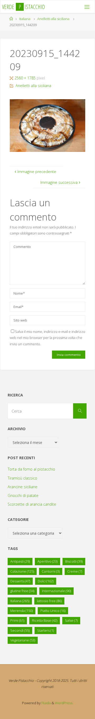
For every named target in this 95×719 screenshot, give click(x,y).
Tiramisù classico (22, 478)
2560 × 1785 (26, 77)
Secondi (20, 630)
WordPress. (64, 703)
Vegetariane (22, 640)
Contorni (51, 571)
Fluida (46, 703)
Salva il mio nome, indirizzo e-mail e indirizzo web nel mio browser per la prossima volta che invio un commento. (47, 337)
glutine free (22, 590)
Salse (71, 620)
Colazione (22, 571)
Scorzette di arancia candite (32, 504)
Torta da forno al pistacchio (31, 469)
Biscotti (74, 561)
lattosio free (49, 600)
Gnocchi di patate (23, 495)
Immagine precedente (36, 171)
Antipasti (20, 561)
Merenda (21, 610)
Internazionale (56, 590)
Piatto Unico (52, 610)
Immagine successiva (59, 182)
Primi (17, 620)
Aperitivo (47, 561)
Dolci (46, 581)
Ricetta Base (44, 620)
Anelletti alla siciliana (53, 18)
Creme (74, 571)
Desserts (20, 581)
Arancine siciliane (22, 486)
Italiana (24, 18)
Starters (45, 630)
